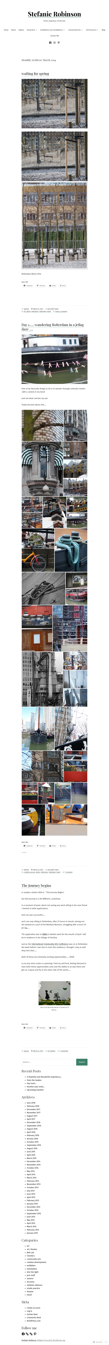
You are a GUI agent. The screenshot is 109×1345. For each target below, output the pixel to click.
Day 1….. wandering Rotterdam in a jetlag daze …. (53, 326)
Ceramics (31, 1256)
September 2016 (34, 1126)
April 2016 (31, 1132)
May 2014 (31, 1171)
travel (56, 309)
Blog (103, 30)
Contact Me (54, 36)
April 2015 (31, 1155)
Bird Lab (30, 1252)
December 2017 (33, 1109)
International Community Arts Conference (50, 944)
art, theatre (51, 1051)
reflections (34, 311)
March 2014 (32, 1178)
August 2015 (32, 1148)
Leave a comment (61, 312)
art (25, 311)
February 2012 (33, 1230)
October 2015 (32, 1142)
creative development (36, 1262)
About (13, 30)
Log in (29, 1311)
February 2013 (33, 1200)
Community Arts (74, 30)
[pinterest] (58, 42)
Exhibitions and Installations (51, 30)
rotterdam (42, 311)
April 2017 (31, 1119)
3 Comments (64, 1051)
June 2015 (31, 1152)
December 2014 (33, 1161)
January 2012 (32, 1233)
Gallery (21, 30)
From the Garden (34, 1080)
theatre (30, 1291)
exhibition (31, 1265)
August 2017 (32, 1116)
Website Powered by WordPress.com (51, 1340)
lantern (30, 1278)
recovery (30, 1282)
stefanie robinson (34, 1285)
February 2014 (33, 1181)
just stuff (51, 309)
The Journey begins (36, 885)
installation (32, 1269)
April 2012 (31, 1223)
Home (6, 30)
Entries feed (32, 1314)
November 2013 (33, 1184)
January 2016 (32, 1139)
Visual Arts (31, 30)
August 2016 (32, 1129)
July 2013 (30, 1191)
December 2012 (33, 1207)
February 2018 (33, 1106)
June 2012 (31, 1217)
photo (28, 311)
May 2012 (31, 1220)
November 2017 (33, 1112)
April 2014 (31, 1174)
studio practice (33, 1288)
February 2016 (33, 1135)
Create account (33, 1308)
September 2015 (34, 1145)
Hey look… (31, 1083)
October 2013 (32, 1187)
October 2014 (33, 1168)
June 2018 (31, 1103)
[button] (43, 425)
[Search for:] (48, 1062)
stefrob (26, 309)
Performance (91, 30)
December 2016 (33, 1122)
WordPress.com (34, 1321)
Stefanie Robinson (54, 13)
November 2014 (34, 1165)
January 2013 (32, 1204)
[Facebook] (50, 42)
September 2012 (34, 1213)
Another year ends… (36, 1087)
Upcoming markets (35, 1090)
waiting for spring (35, 73)
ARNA (44, 934)
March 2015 (31, 1158)
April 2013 (31, 1197)
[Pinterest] (35, 1334)
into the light (32, 1272)
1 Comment (68, 872)
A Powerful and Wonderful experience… (44, 1077)
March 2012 (31, 1226)
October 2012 (32, 1210)
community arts (34, 1259)
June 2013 (31, 1194)
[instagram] (54, 42)
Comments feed (34, 1317)
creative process (29, 872)
